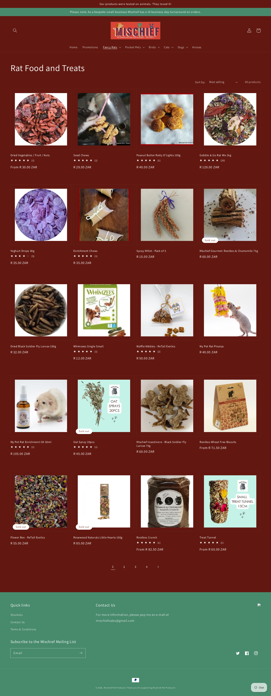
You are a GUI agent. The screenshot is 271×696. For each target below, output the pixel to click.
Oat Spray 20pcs (83, 442)
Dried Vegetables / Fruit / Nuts (30, 155)
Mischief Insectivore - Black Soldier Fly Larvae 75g (161, 444)
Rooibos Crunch (146, 537)
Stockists (17, 615)
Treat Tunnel (208, 537)
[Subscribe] (80, 652)
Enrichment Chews (85, 251)
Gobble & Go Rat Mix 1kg (215, 155)
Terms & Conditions (23, 629)
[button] (15, 30)
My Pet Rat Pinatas (212, 346)
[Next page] (157, 566)
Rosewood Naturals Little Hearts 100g (97, 537)
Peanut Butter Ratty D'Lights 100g (158, 155)
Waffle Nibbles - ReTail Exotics (155, 346)
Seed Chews (81, 155)
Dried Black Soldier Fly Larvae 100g (33, 346)
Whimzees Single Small (88, 346)
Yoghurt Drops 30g (23, 251)
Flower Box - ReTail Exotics (28, 537)
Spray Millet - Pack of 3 (151, 251)
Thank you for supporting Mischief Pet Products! (151, 687)
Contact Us (18, 622)
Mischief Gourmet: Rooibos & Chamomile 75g (229, 251)
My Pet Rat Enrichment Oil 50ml (31, 442)
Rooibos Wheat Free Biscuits (218, 442)
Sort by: (200, 82)
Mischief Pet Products (115, 687)
